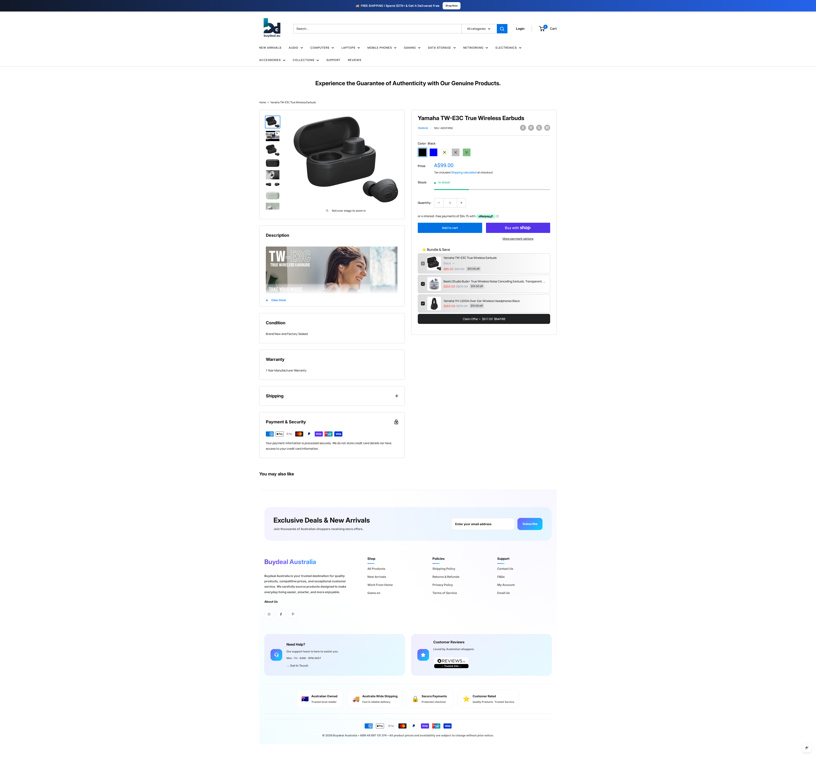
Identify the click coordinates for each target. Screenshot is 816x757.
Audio (293, 48)
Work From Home (380, 585)
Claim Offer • (484, 319)
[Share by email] (547, 127)
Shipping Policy (443, 568)
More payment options (518, 239)
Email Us (503, 593)
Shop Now (451, 5)
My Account (506, 585)
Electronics (506, 48)
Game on (373, 593)
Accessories (270, 60)
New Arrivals (270, 48)
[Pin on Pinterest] (531, 127)
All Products (376, 568)
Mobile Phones (379, 48)
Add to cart (450, 228)
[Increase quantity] (461, 202)
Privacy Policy (442, 585)
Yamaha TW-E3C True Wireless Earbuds (470, 258)
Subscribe (530, 524)
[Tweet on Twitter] (539, 127)
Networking (473, 48)
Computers (319, 48)
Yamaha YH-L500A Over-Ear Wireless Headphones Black (481, 301)
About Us (271, 601)
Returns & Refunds (445, 576)
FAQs (501, 576)
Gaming (410, 48)
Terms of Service (444, 593)
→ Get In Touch (297, 665)
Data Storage (439, 48)
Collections (303, 60)
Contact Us (505, 568)
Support (333, 60)
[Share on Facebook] (523, 127)
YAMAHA (423, 128)
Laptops (348, 48)
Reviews (354, 60)
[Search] (502, 28)
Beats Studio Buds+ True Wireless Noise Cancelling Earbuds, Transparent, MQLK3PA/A (495, 281)
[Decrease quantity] (438, 202)
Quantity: (425, 203)
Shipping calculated (464, 172)
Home (262, 102)
